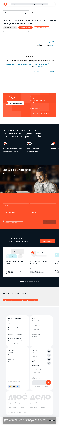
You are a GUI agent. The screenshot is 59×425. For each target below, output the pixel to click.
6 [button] (32, 281)
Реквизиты (10, 354)
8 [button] (36, 281)
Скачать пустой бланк (25, 27)
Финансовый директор (13, 343)
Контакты (10, 357)
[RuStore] (18, 386)
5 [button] (31, 281)
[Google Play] (10, 386)
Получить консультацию (16, 103)
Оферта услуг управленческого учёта (45, 403)
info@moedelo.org (35, 365)
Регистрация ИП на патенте (38, 323)
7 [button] (34, 281)
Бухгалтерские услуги (12, 332)
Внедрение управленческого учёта (15, 340)
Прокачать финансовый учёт (15, 338)
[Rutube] (49, 363)
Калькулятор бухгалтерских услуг (15, 334)
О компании (11, 350)
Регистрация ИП (35, 320)
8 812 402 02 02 (35, 357)
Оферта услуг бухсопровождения (22, 403)
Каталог (34, 12)
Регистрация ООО (36, 325)
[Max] (49, 351)
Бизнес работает (34, 4)
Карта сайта (43, 407)
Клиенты (10, 363)
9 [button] (38, 281)
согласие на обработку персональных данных (14, 220)
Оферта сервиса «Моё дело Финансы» (35, 403)
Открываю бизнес (16, 4)
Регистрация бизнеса (37, 318)
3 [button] (27, 281)
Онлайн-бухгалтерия (12, 320)
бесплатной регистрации (33, 31)
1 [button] (22, 281)
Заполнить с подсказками (41, 27)
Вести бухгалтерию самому (14, 318)
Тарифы (10, 323)
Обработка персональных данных (12, 408)
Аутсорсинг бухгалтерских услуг (13, 300)
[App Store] (14, 386)
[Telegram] (49, 355)
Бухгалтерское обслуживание (14, 329)
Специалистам (43, 4)
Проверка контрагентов (37, 332)
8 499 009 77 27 (35, 354)
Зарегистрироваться (47, 241)
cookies (15, 419)
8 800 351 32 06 (35, 361)
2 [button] (25, 281)
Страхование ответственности (22, 408)
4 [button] (29, 281)
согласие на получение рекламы (12, 222)
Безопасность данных (33, 407)
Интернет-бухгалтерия (30, 300)
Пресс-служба (11, 361)
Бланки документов (36, 334)
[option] (15, 146)
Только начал (25, 4)
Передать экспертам (13, 327)
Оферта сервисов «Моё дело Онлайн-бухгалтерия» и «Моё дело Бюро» (13, 403)
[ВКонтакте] (49, 359)
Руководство (11, 359)
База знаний (34, 336)
